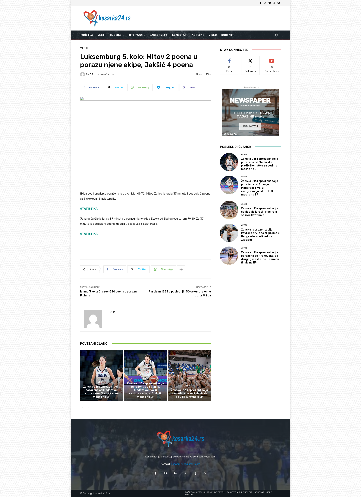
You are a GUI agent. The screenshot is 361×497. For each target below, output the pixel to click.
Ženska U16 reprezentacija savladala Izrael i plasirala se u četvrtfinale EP (189, 393)
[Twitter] (205, 473)
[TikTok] (274, 3)
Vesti (84, 48)
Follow (250, 58)
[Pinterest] (185, 473)
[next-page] (88, 407)
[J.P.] (83, 74)
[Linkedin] (175, 473)
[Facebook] (260, 3)
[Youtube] (278, 3)
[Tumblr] (195, 473)
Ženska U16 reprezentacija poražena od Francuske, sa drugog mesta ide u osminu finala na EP (260, 257)
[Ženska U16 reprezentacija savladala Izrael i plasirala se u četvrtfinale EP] (189, 375)
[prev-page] (82, 407)
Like (229, 58)
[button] (276, 35)
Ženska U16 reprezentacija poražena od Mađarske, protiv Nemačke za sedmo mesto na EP (101, 392)
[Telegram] (269, 3)
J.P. (91, 74)
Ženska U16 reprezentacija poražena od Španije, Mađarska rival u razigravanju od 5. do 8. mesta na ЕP (145, 390)
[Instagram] (265, 3)
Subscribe (272, 58)
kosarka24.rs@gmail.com (185, 464)
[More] (181, 269)
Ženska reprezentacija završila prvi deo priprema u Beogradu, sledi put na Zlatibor (260, 234)
